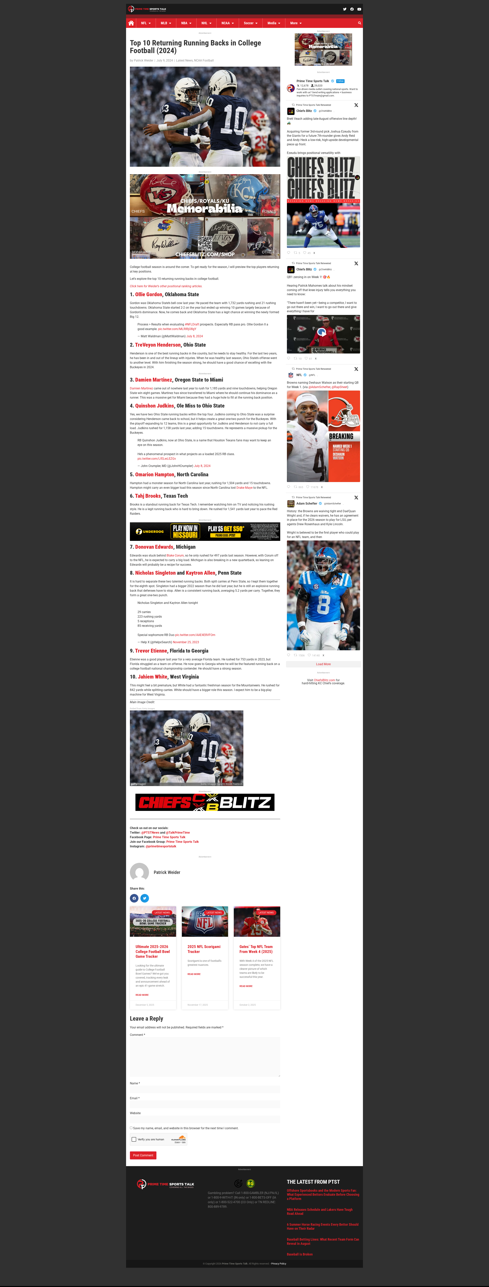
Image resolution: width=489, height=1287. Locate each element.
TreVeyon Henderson (158, 345)
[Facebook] (352, 9)
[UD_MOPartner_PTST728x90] (205, 540)
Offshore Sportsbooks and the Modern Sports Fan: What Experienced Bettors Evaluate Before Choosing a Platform (323, 1194)
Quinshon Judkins (154, 406)
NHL (204, 23)
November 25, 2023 (186, 642)
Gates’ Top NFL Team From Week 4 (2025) (256, 949)
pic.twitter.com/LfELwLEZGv (157, 458)
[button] (359, 23)
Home (131, 23)
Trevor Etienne (151, 651)
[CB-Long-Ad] (204, 810)
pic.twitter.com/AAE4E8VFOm (195, 635)
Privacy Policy (278, 1263)
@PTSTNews (150, 832)
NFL (144, 23)
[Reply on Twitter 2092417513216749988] (289, 253)
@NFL (312, 375)
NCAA (226, 23)
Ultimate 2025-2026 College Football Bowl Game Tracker (153, 951)
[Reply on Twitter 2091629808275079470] (289, 655)
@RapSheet (339, 387)
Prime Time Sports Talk (169, 837)
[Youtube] (359, 9)
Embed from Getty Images (142, 708)
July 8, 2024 (194, 336)
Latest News (184, 60)
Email (135, 1098)
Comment (137, 1034)
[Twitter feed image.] (323, 202)
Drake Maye (244, 487)
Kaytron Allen (200, 573)
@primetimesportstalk (161, 846)
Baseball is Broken (300, 1254)
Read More (142, 995)
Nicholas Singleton (155, 573)
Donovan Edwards (154, 547)
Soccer (248, 23)
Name (135, 1083)
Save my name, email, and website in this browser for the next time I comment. (186, 1128)
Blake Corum (175, 555)
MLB (164, 23)
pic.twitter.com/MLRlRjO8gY (177, 329)
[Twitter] (345, 9)
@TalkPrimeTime (178, 832)
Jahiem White (152, 677)
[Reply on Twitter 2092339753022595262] (289, 358)
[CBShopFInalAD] (205, 258)
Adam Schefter (306, 503)
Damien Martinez (153, 380)
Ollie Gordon (148, 294)
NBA (184, 23)
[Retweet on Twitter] (293, 104)
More (294, 23)
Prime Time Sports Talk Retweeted (313, 105)
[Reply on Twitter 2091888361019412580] (289, 487)
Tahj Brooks (148, 496)
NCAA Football (204, 60)
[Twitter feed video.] (323, 334)
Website (135, 1113)
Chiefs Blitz (304, 111)
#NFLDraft (192, 324)
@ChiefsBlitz (325, 111)
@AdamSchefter (319, 387)
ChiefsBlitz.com (324, 680)
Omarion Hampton (154, 474)
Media (272, 23)
